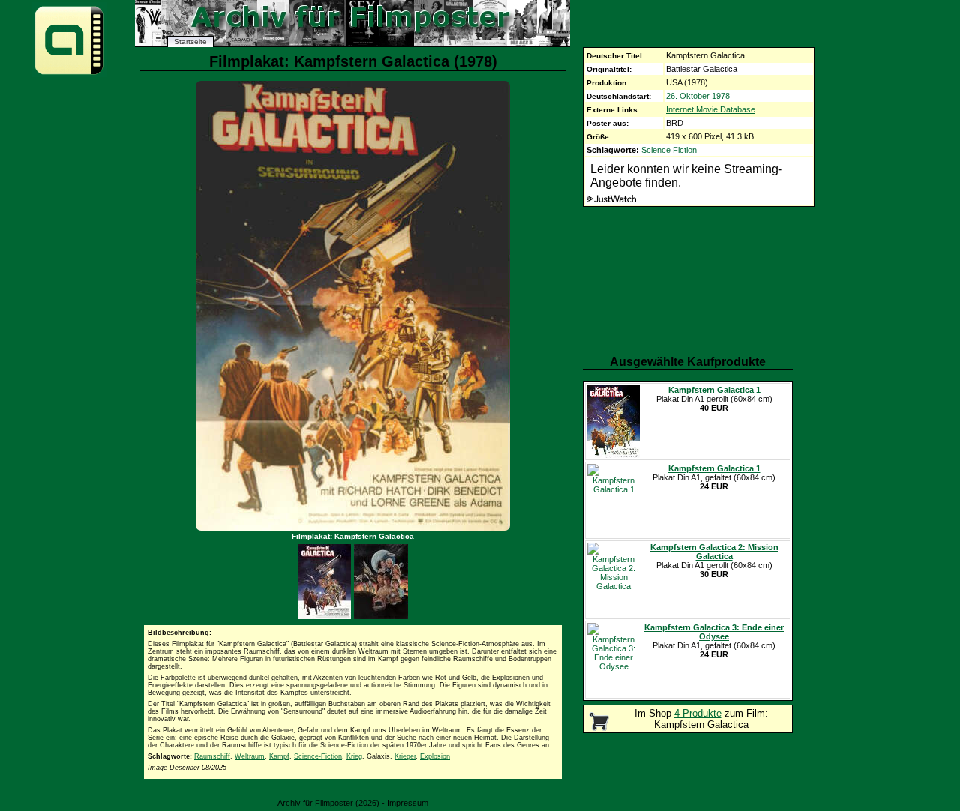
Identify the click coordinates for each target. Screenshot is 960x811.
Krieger (405, 756)
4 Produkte (698, 713)
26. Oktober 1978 (698, 95)
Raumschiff (212, 756)
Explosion (435, 756)
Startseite (190, 41)
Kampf (279, 756)
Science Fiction (669, 149)
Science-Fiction (318, 756)
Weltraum (250, 756)
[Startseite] (69, 73)
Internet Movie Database (710, 109)
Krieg (354, 756)
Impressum (407, 802)
